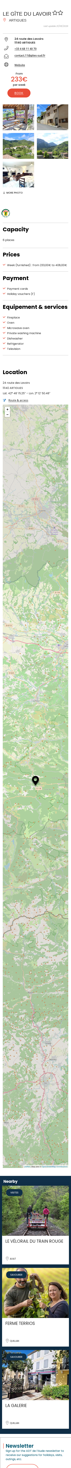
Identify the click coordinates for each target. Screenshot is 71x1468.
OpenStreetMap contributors (54, 1166)
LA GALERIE (16, 1405)
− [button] (7, 414)
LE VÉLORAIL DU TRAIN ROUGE (34, 1241)
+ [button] (7, 409)
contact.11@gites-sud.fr (29, 55)
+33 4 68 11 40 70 (25, 49)
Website (19, 65)
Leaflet (27, 1166)
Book (18, 93)
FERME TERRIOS (20, 1323)
